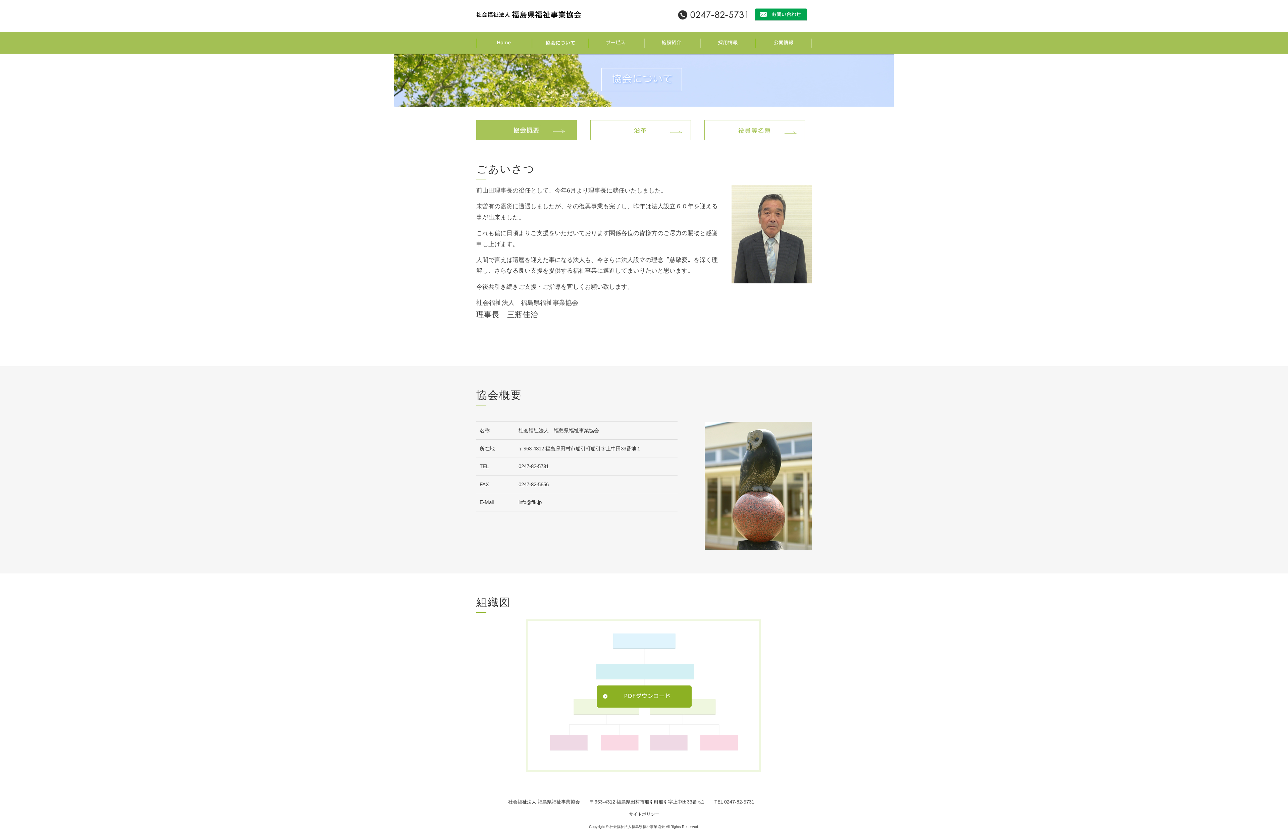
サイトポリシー (644, 814)
